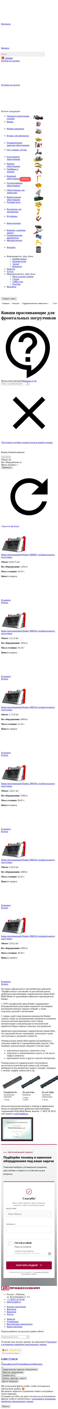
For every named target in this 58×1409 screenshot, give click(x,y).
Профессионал (19, 259)
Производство (19, 261)
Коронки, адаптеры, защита (14, 1378)
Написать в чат (29, 381)
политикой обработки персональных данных (35, 1273)
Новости (11, 269)
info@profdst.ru (14, 1302)
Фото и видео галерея (22, 276)
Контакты (11, 286)
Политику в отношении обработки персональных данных (29, 1343)
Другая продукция (10, 1381)
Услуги (10, 271)
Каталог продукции (16, 1306)
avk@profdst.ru (21, 1114)
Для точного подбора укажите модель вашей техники (27, 442)
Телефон (10, 1224)
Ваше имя (11, 1209)
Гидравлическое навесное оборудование (19, 1369)
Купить (4, 602)
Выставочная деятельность (20, 1324)
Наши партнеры (14, 1326)
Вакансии (17, 266)
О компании (13, 1321)
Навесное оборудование (12, 1372)
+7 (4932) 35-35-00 (16, 1299)
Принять (5, 1406)
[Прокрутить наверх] (2, 1362)
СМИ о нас (17, 281)
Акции (15, 264)
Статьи (15, 279)
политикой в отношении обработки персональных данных (28, 1400)
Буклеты (16, 284)
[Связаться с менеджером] (2, 1367)
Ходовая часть (8, 1375)
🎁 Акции (7, 58)
